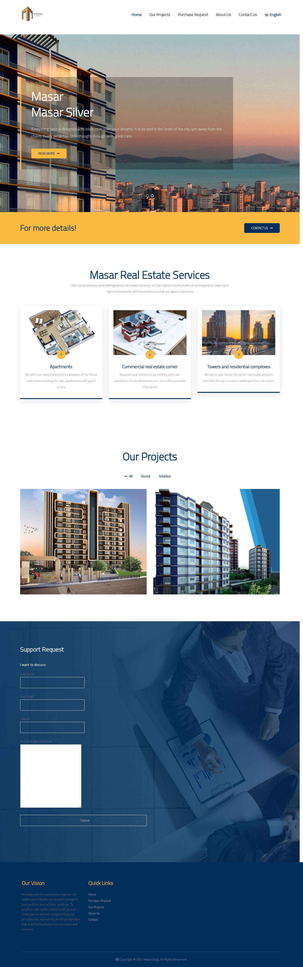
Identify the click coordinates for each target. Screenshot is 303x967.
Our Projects (160, 14)
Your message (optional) (36, 741)
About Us (223, 14)
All (130, 476)
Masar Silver (171, 505)
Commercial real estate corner (150, 366)
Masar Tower (39, 505)
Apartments (61, 366)
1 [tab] (147, 195)
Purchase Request (193, 14)
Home (137, 14)
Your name (27, 674)
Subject (25, 719)
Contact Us (248, 14)
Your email (26, 696)
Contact (93, 919)
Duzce (145, 476)
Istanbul (165, 476)
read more (47, 153)
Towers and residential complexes (238, 366)
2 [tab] (152, 195)
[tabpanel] (150, 123)
